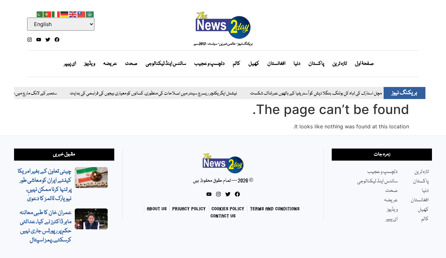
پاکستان (316, 64)
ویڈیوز (89, 64)
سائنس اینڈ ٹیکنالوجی (166, 64)
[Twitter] (47, 39)
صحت (131, 64)
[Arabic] (90, 13)
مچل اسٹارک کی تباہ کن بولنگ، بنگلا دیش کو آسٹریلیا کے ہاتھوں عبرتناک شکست (309, 94)
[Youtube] (38, 39)
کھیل (253, 64)
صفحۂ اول (364, 64)
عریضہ (110, 64)
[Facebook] (57, 39)
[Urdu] (39, 13)
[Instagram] (29, 39)
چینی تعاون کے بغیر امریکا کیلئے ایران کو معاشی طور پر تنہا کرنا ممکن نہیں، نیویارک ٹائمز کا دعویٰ (45, 185)
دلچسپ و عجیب (209, 64)
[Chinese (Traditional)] (81, 13)
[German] (64, 13)
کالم (236, 64)
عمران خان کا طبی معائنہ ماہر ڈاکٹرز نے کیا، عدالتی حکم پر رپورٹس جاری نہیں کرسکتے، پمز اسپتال (46, 226)
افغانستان (276, 64)
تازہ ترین (339, 64)
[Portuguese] (47, 13)
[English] (73, 13)
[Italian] (56, 13)
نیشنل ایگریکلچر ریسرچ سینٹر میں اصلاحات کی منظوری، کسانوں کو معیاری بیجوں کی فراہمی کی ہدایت (147, 94)
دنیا (297, 64)
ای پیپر (70, 64)
